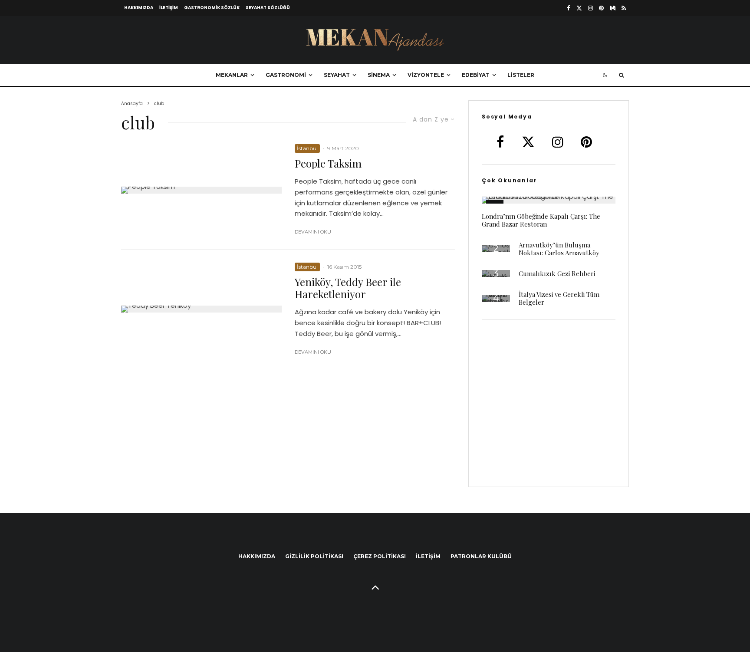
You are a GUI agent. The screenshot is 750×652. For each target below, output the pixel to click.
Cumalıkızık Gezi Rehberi (557, 273)
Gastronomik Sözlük (212, 7)
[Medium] (612, 8)
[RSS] (623, 8)
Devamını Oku (313, 232)
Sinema (379, 75)
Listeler (520, 75)
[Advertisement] (548, 408)
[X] (579, 8)
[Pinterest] (601, 8)
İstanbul (307, 148)
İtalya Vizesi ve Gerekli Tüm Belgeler (559, 298)
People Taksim (328, 163)
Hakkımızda (138, 7)
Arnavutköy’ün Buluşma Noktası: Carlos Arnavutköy (559, 249)
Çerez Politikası (379, 556)
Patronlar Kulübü (481, 556)
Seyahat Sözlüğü (268, 7)
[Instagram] (590, 8)
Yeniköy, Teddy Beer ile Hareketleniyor (348, 288)
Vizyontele (426, 75)
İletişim (168, 7)
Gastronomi (286, 75)
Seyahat (337, 75)
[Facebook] (568, 8)
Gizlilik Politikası (314, 556)
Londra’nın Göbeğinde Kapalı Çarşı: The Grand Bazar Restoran (541, 220)
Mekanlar (232, 75)
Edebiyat (476, 75)
